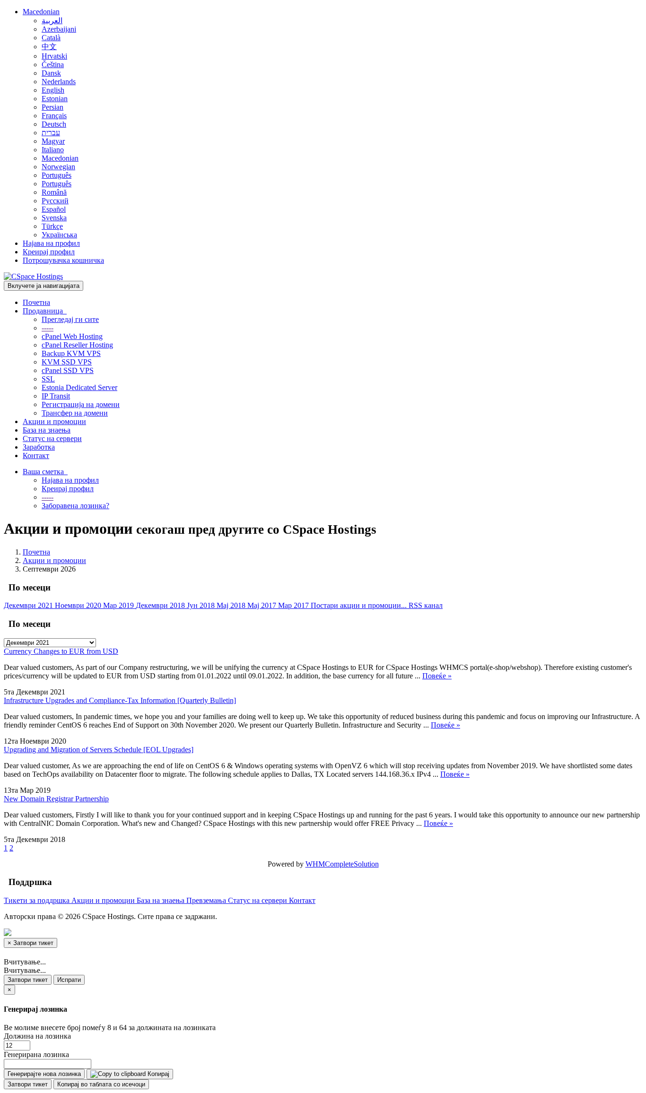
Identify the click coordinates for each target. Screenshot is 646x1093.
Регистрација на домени (81, 404)
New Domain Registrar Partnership (56, 799)
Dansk (51, 73)
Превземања (207, 900)
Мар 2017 (294, 605)
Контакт (36, 455)
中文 (49, 47)
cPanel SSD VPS (68, 370)
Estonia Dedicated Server (79, 387)
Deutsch (54, 124)
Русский (55, 201)
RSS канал (426, 605)
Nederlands (59, 82)
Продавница (45, 311)
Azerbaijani (59, 29)
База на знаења (46, 430)
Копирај (157, 1073)
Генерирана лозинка (36, 1054)
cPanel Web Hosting (72, 336)
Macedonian (41, 12)
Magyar (53, 141)
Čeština (53, 65)
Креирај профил (49, 252)
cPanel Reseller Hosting (77, 345)
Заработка (39, 447)
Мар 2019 (119, 605)
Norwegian (58, 167)
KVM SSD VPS (67, 362)
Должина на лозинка (37, 1036)
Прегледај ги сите (70, 319)
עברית (51, 133)
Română (54, 192)
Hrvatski (54, 56)
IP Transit (56, 396)
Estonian (55, 99)
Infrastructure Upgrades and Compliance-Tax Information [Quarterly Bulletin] (120, 700)
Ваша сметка (45, 472)
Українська (59, 235)
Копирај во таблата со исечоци (101, 1084)
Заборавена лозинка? (75, 506)
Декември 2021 (29, 605)
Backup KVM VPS (71, 353)
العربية (52, 21)
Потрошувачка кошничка (63, 260)
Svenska (54, 218)
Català (51, 38)
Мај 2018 (232, 605)
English (53, 90)
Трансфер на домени (75, 413)
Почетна (36, 302)
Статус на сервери (52, 438)
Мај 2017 (262, 605)
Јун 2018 (202, 605)
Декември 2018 (161, 605)
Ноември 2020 (79, 605)
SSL (48, 379)
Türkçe (52, 226)
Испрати (69, 979)
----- (47, 328)
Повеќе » (437, 676)
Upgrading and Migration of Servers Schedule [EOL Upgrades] (98, 750)
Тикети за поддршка (37, 900)
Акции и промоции (54, 421)
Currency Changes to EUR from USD (61, 651)
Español (54, 209)
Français (54, 116)
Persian (52, 107)
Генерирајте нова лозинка (44, 1073)
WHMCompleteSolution (342, 864)
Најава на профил (51, 243)
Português (56, 175)
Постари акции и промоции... (360, 605)
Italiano (53, 150)
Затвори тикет (28, 979)
